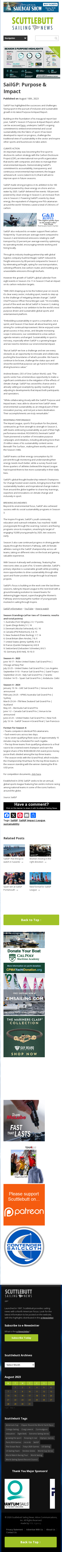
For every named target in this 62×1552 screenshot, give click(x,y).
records (27, 1442)
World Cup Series (45, 1451)
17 (30, 1396)
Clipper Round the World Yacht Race (37, 1425)
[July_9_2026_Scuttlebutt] (24, 972)
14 (8, 1396)
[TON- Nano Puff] (24, 1182)
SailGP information (12, 608)
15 (15, 1396)
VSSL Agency (35, 1523)
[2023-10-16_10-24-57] (29, 1494)
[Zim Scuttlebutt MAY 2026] (24, 1014)
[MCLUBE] (24, 1140)
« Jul (6, 1407)
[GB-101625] (31, 225)
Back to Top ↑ (31, 920)
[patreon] (24, 1224)
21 (8, 1400)
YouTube (28, 608)
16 (22, 1396)
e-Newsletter (47, 1317)
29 (15, 1404)
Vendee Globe (28, 1451)
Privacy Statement (14, 1529)
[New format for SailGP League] (40, 883)
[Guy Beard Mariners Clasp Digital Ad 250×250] (24, 1056)
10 (30, 1391)
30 (22, 1404)
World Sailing (36, 1455)
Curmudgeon (42, 1429)
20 (51, 1396)
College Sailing (12, 1429)
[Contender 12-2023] (24, 1266)
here (23, 125)
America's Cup (12, 1425)
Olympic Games (47, 1438)
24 (30, 1400)
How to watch (42, 608)
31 (30, 1404)
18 (37, 1396)
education (10, 1433)
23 (22, 1400)
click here (36, 774)
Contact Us (11, 1532)
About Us (50, 1529)
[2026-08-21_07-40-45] (31, 11)
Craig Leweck (27, 1429)
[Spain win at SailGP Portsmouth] (14, 883)
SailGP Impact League (32, 820)
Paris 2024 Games (13, 1442)
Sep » (12, 1407)
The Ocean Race (13, 1446)
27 (51, 1400)
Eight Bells (22, 1433)
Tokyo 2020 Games (31, 1446)
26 (44, 1400)
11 (37, 1391)
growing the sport (13, 1438)
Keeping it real (30, 1438)
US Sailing (46, 1446)
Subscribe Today (21, 1337)
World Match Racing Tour (17, 1455)
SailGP (14, 820)
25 (37, 1400)
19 (44, 1396)
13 (51, 1391)
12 (44, 1391)
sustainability (11, 824)
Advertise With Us (34, 1529)
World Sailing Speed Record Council (22, 1459)
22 (15, 1400)
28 (8, 1404)
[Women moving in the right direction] (40, 855)
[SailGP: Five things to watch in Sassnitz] (14, 855)
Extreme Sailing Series (39, 1433)
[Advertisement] (24, 1078)
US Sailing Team (13, 1451)
